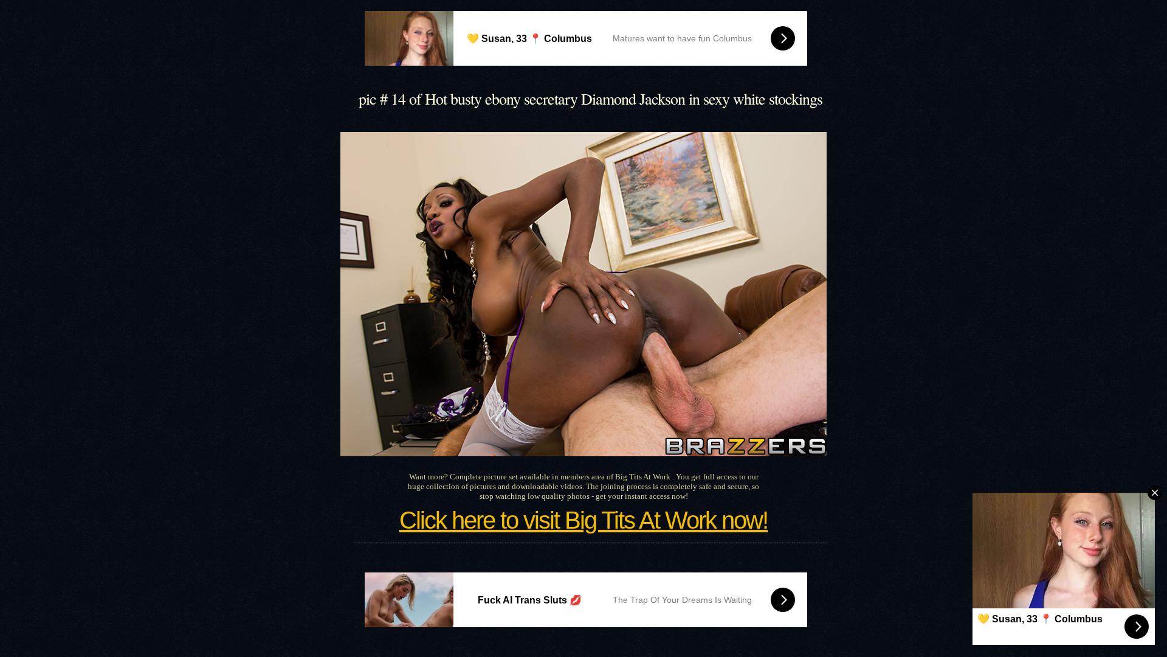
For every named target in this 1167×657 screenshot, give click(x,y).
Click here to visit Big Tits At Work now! (583, 520)
